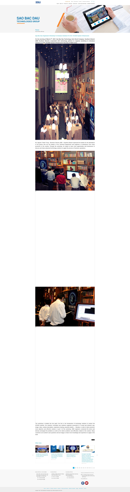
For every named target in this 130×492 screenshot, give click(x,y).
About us (61, 3)
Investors (75, 3)
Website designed (55, 490)
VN (91, 1)
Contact (80, 1)
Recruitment (76, 1)
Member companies (91, 3)
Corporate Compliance (86, 1)
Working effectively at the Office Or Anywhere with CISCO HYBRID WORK (71, 455)
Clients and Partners (82, 3)
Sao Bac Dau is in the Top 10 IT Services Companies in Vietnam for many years (42, 455)
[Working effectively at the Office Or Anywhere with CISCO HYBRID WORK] (72, 449)
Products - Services (68, 3)
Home (58, 3)
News (72, 1)
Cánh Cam (60, 490)
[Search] (94, 1)
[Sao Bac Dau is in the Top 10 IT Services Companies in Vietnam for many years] (42, 449)
